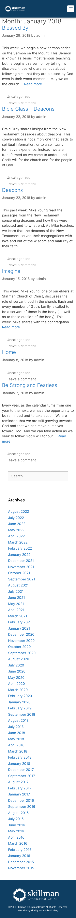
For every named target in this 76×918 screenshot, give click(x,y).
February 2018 (19, 757)
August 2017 (18, 782)
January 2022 (19, 555)
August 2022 (18, 511)
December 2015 (21, 862)
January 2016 (19, 856)
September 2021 (21, 579)
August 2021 (18, 585)
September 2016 (21, 807)
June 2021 (16, 598)
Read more (33, 84)
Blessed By (15, 28)
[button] (70, 8)
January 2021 (19, 628)
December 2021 (21, 561)
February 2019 (20, 708)
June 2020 (17, 671)
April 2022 (16, 536)
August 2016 (18, 813)
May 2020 (16, 678)
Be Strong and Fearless (29, 385)
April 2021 (16, 610)
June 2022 (16, 524)
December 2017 (21, 770)
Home (9, 352)
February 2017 (19, 788)
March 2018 (17, 751)
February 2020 (20, 696)
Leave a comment (21, 103)
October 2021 (19, 573)
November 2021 (21, 567)
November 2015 (21, 868)
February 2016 (20, 850)
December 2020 (21, 634)
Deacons (12, 190)
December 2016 (21, 800)
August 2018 (18, 720)
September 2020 (22, 653)
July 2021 (16, 591)
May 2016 (16, 831)
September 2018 (21, 714)
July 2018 (16, 727)
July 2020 (16, 665)
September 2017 (21, 776)
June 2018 (16, 733)
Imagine (11, 271)
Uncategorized (19, 97)
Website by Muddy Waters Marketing (38, 910)
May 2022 (16, 530)
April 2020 (16, 684)
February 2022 (20, 548)
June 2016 (16, 825)
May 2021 (16, 604)
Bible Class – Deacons (28, 109)
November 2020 (21, 641)
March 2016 (17, 843)
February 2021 (19, 622)
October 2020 (19, 647)
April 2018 (16, 745)
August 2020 (18, 659)
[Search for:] (38, 476)
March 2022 (18, 542)
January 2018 (19, 764)
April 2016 (16, 837)
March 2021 (17, 616)
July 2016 (16, 819)
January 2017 (19, 794)
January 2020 (19, 702)
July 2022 (16, 518)
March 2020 (18, 690)
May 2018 (16, 739)
